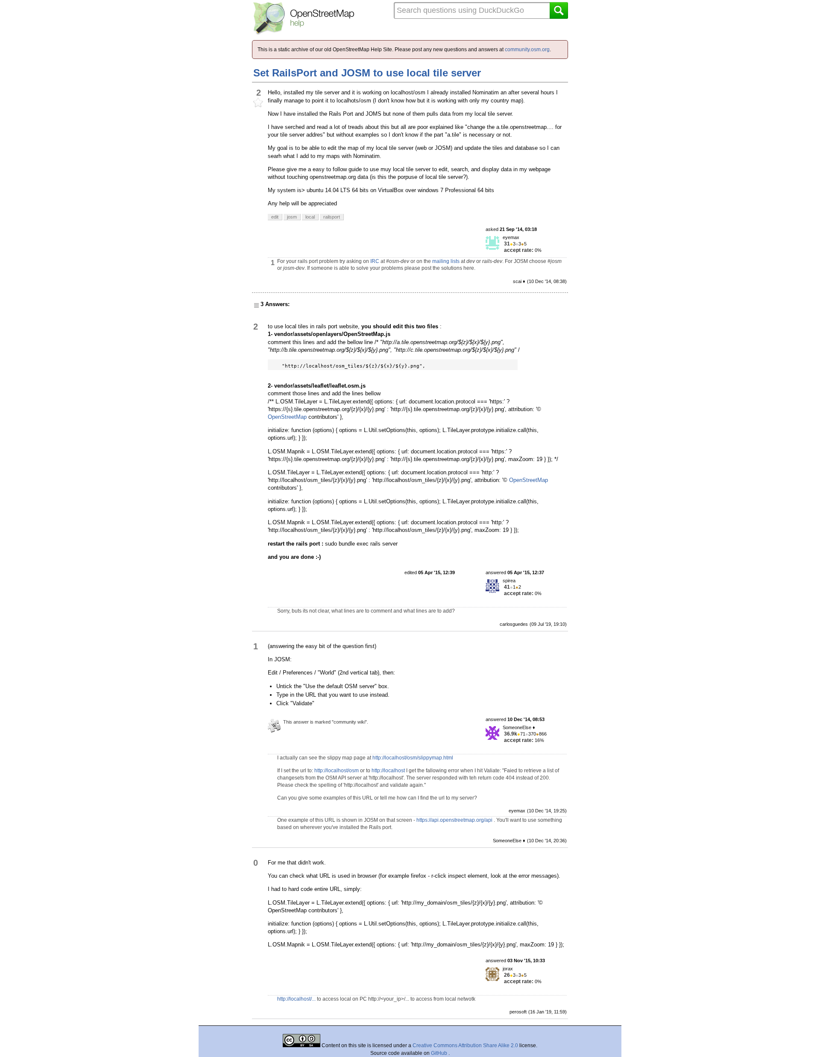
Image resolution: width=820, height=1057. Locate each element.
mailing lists (446, 261)
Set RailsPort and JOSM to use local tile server (367, 73)
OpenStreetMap (287, 417)
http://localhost (388, 771)
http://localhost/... (296, 999)
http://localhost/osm (336, 771)
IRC (374, 261)
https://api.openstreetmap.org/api (454, 820)
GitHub (439, 1053)
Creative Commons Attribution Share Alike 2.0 (465, 1045)
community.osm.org (527, 50)
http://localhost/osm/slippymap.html (412, 758)
